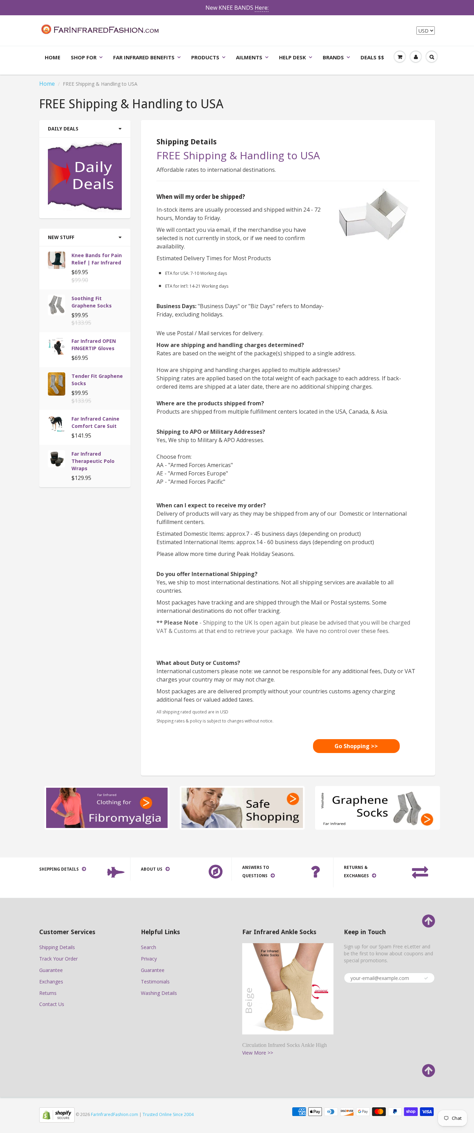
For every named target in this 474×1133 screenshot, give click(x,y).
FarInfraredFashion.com (114, 1114)
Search (148, 947)
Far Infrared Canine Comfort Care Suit (95, 422)
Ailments (249, 57)
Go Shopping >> (356, 746)
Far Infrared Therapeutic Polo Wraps (93, 461)
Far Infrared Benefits (144, 57)
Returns (48, 993)
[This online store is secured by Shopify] (57, 1114)
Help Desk (292, 57)
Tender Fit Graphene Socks (97, 380)
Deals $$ (372, 57)
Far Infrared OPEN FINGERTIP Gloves (93, 345)
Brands (333, 57)
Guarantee (51, 970)
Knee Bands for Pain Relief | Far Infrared (96, 259)
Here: (262, 7)
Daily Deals (63, 129)
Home (52, 57)
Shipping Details (57, 947)
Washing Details (159, 993)
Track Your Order (58, 958)
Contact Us (51, 1004)
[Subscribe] (426, 978)
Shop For (83, 57)
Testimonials (155, 981)
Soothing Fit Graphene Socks (91, 302)
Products (205, 57)
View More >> (257, 1052)
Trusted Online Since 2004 (168, 1114)
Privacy (149, 958)
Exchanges (51, 981)
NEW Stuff (61, 237)
